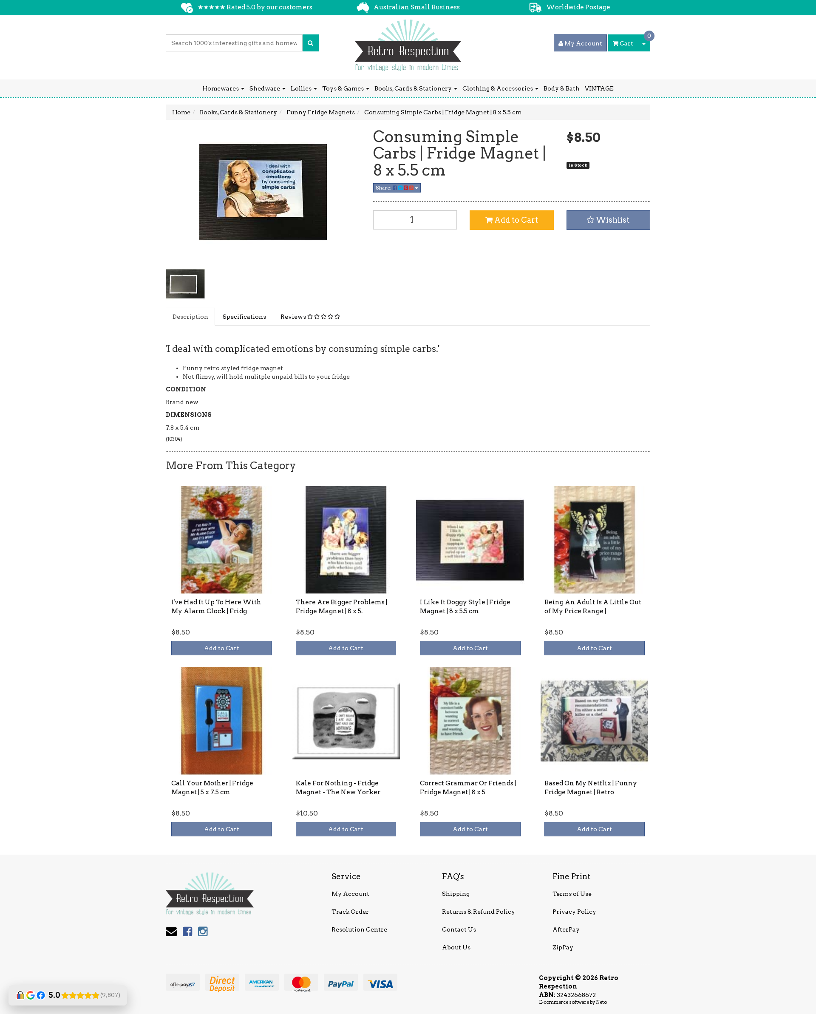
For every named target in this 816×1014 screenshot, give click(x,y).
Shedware (265, 88)
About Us (456, 947)
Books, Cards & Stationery (413, 88)
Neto (601, 1002)
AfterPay (566, 929)
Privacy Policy (574, 911)
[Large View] (185, 283)
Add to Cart (515, 219)
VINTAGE (599, 88)
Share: (384, 187)
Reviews (293, 316)
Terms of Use (572, 893)
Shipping (456, 893)
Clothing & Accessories (498, 88)
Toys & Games (343, 88)
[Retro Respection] (408, 42)
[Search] (310, 42)
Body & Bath (562, 88)
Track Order (350, 911)
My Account (350, 893)
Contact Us (459, 929)
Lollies (302, 88)
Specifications (244, 316)
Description (190, 316)
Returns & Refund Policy (478, 911)
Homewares (221, 88)
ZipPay (562, 947)
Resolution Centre (359, 929)
